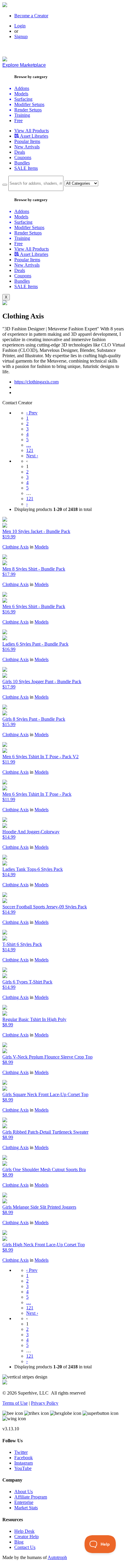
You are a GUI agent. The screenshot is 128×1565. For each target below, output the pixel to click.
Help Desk (24, 1531)
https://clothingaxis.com (36, 381)
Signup (21, 36)
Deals (19, 152)
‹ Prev (32, 412)
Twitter (21, 1452)
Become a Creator (31, 15)
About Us (23, 1491)
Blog (19, 1541)
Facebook (23, 1457)
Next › (32, 455)
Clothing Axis (15, 546)
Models (42, 546)
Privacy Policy (44, 1403)
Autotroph (57, 1557)
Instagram (23, 1462)
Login (20, 25)
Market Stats (26, 1507)
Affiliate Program (30, 1496)
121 (29, 450)
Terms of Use (15, 1403)
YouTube (23, 1468)
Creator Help (26, 1536)
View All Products (31, 130)
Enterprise (23, 1502)
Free (18, 120)
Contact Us (24, 1547)
